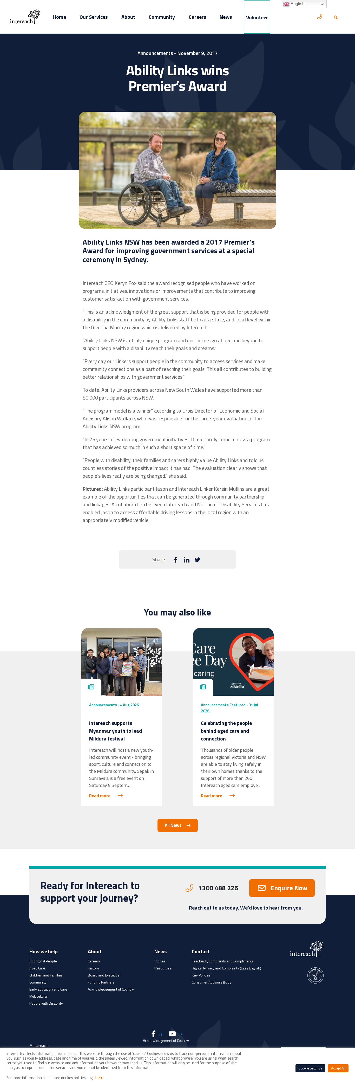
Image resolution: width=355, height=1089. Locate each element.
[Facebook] (175, 560)
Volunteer (257, 17)
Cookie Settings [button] (310, 1068)
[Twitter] (197, 560)
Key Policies (201, 975)
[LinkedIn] (186, 560)
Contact (201, 952)
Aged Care (37, 968)
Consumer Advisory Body (211, 982)
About (128, 17)
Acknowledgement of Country (111, 989)
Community (162, 17)
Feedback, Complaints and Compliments (223, 961)
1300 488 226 (218, 888)
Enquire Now (289, 888)
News (226, 17)
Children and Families (46, 975)
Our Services (94, 17)
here (99, 1077)
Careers (197, 17)
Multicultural (38, 996)
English (297, 4)
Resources (162, 968)
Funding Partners (101, 982)
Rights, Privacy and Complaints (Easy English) (226, 968)
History (93, 968)
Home (59, 17)
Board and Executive (104, 975)
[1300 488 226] (320, 17)
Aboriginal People (43, 961)
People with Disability (46, 1003)
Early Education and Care (48, 989)
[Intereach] (25, 16)
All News (173, 825)
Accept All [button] (338, 1068)
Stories (160, 961)
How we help (43, 952)
